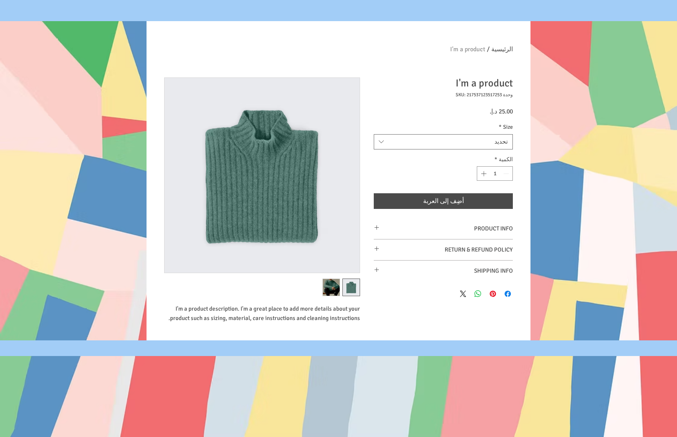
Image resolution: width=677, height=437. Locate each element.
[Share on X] (463, 294)
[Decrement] (507, 173)
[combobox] (443, 141)
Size (506, 127)
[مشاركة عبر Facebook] (507, 294)
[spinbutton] (495, 173)
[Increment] (483, 173)
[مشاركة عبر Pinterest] (493, 294)
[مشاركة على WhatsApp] (478, 294)
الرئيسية (502, 49)
